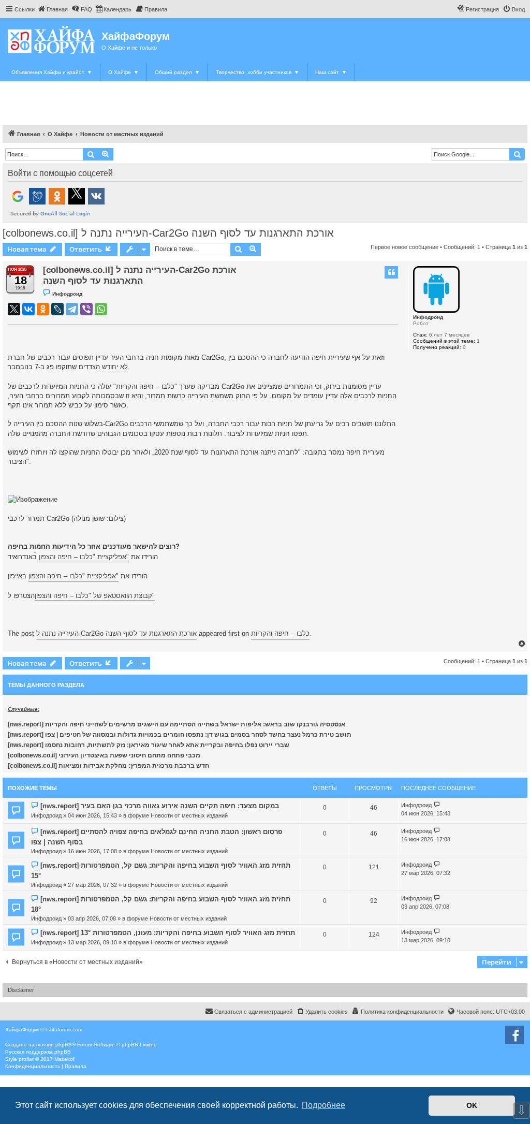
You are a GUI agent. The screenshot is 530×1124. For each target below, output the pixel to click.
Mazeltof (64, 1059)
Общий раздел (177, 72)
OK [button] (471, 1105)
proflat (26, 1059)
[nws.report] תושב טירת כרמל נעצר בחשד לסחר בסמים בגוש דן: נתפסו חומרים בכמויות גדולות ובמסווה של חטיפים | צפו (179, 734)
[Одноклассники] (43, 309)
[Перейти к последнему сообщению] (437, 805)
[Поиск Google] (517, 154)
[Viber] (86, 309)
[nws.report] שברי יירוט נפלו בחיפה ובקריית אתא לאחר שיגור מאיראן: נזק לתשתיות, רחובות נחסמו (148, 745)
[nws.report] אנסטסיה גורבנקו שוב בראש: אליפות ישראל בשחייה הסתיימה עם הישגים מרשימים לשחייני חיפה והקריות (176, 724)
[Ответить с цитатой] (391, 272)
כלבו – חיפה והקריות (280, 633)
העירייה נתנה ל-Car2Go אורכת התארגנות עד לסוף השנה (116, 633)
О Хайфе (123, 72)
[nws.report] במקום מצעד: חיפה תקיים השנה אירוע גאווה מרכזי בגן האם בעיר (159, 806)
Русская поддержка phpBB (38, 1052)
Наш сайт (331, 72)
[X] (14, 309)
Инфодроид (428, 317)
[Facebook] (514, 1035)
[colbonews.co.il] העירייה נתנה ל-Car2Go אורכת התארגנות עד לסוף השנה (168, 233)
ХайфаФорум (135, 36)
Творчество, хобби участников (257, 72)
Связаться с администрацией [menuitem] (253, 1012)
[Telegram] (72, 309)
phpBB (63, 1044)
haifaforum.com (64, 1029)
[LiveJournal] (57, 309)
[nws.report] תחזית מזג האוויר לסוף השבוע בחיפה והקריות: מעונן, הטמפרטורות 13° (167, 933)
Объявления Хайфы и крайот (51, 72)
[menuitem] (52, 9)
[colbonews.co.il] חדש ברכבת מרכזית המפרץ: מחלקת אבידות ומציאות (108, 765)
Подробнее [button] (323, 1105)
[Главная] (52, 40)
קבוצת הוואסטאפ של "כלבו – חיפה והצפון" (95, 596)
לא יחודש (115, 367)
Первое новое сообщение (404, 247)
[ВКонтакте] (28, 309)
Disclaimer (21, 990)
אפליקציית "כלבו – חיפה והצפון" (84, 557)
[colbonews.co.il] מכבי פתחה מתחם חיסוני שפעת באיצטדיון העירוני (104, 755)
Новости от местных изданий (189, 815)
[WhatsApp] (101, 309)
